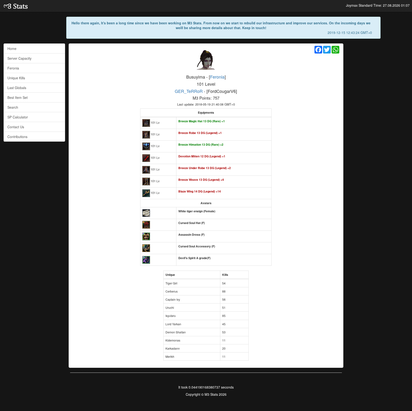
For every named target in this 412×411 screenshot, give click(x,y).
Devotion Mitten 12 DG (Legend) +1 (201, 156)
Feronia (13, 68)
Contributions (17, 136)
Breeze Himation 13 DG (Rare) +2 (200, 144)
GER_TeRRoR (189, 91)
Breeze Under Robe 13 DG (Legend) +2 (204, 168)
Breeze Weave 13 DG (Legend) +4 (201, 179)
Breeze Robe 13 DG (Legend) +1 (200, 133)
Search (12, 107)
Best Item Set (17, 97)
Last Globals (16, 87)
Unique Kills (16, 77)
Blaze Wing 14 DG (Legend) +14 (199, 191)
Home (11, 48)
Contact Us (15, 126)
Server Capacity (19, 58)
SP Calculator (17, 117)
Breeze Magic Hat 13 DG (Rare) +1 (201, 121)
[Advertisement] (377, 115)
